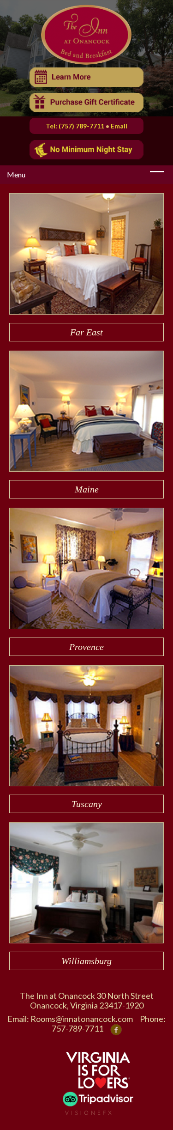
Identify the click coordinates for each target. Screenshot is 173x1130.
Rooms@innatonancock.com (81, 1019)
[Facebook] (116, 1029)
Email (119, 126)
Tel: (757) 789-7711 (75, 126)
